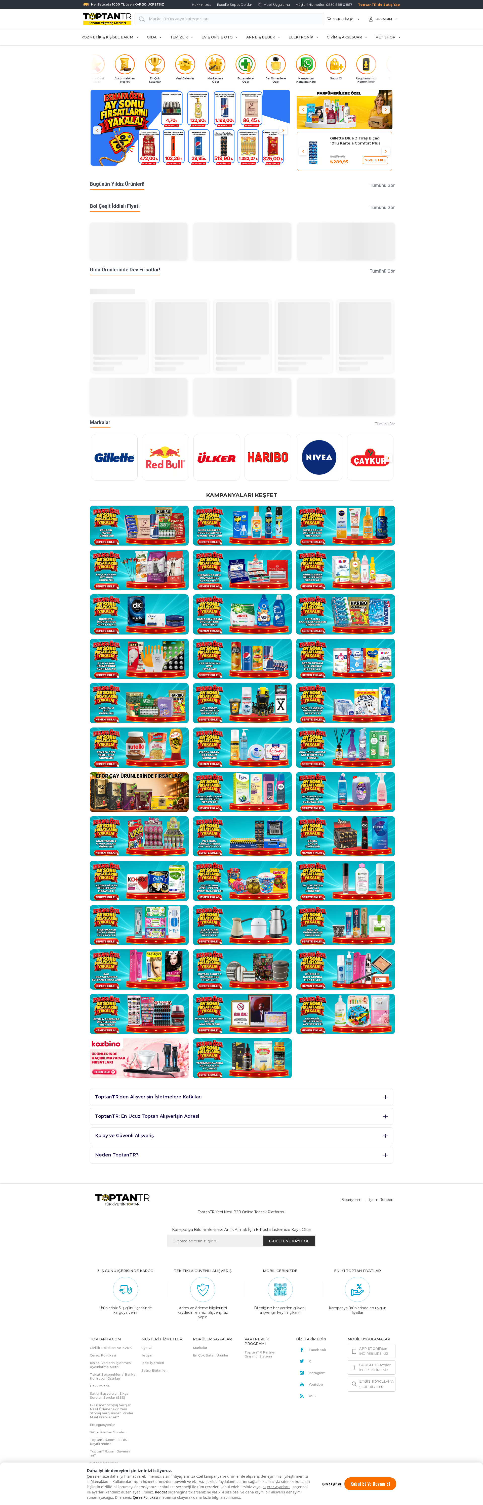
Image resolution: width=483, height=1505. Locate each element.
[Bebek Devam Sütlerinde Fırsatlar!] (345, 658)
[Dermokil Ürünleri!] (345, 1013)
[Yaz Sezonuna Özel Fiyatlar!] (242, 658)
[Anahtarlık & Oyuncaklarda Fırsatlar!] (139, 836)
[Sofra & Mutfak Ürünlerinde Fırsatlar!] (242, 969)
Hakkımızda (201, 5)
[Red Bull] (165, 457)
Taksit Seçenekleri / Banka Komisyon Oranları (112, 1376)
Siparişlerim (351, 1199)
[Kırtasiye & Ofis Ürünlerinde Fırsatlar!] (242, 569)
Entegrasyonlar (102, 1425)
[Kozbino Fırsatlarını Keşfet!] (139, 1058)
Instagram (317, 1373)
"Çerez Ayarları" (276, 1486)
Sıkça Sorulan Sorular (107, 1432)
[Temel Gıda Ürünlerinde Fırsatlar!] (139, 747)
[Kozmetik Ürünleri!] (139, 614)
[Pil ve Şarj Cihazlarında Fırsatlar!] (242, 836)
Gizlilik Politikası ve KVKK (111, 1348)
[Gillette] (114, 457)
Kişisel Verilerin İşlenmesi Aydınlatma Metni (111, 1365)
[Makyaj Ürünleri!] (345, 880)
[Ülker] (217, 457)
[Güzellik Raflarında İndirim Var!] (345, 969)
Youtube (316, 1384)
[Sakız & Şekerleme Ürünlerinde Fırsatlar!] (345, 614)
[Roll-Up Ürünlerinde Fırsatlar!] (345, 925)
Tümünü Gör (382, 185)
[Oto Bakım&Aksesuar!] (242, 703)
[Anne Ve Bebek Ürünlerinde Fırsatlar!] (345, 569)
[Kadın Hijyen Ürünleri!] (139, 880)
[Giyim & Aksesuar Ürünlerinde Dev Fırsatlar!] (139, 1013)
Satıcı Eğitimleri (154, 1370)
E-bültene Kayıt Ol (289, 1241)
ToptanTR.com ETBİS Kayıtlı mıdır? (108, 1442)
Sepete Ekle (375, 160)
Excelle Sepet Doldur (234, 5)
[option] (190, 130)
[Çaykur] (370, 457)
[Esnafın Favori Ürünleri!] (139, 525)
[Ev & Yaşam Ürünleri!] (139, 658)
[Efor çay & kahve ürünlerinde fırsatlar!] (139, 791)
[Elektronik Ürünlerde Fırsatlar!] (242, 925)
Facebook (317, 1350)
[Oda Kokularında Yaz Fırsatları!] (345, 747)
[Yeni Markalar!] (242, 1058)
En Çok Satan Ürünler (210, 1355)
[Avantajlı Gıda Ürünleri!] (139, 703)
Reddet (161, 1492)
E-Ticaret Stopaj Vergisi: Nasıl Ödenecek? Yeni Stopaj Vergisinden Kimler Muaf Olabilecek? (111, 1411)
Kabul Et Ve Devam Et (370, 1483)
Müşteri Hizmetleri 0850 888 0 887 (324, 5)
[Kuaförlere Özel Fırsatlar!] (344, 109)
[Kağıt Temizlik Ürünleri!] (345, 703)
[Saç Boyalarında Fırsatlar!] (139, 969)
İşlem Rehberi (381, 1199)
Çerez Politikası (145, 1497)
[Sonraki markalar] (388, 458)
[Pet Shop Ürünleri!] (139, 569)
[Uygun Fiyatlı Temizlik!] (345, 791)
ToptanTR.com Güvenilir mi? (110, 1453)
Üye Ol (146, 1348)
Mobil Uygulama (276, 5)
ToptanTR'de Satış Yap (379, 5)
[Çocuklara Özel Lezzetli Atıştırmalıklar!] (242, 880)
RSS (312, 1396)
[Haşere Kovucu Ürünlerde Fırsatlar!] (242, 525)
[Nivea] (319, 457)
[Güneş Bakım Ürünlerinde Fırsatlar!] (345, 525)
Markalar (200, 1348)
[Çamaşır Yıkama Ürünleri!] (242, 614)
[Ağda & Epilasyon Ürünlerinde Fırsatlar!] (242, 791)
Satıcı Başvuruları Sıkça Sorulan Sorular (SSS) (109, 1395)
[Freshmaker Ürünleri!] (139, 925)
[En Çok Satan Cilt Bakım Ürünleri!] (242, 747)
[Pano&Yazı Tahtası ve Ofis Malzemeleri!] (242, 1013)
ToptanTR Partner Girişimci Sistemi (260, 1354)
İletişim (147, 1355)
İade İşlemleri (152, 1363)
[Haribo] (268, 457)
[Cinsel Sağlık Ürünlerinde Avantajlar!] (345, 836)
